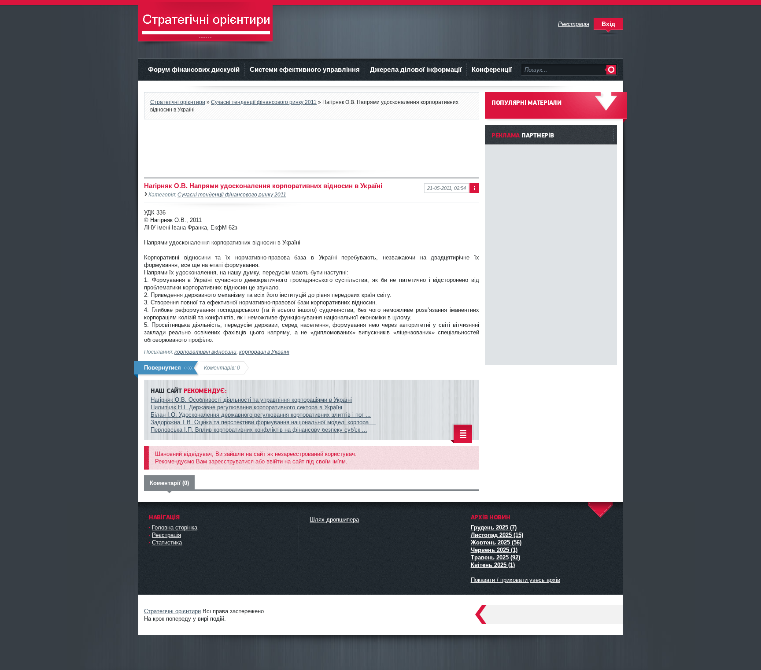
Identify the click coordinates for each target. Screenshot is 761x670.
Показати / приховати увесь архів (515, 580)
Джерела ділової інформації (416, 69)
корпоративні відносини (205, 352)
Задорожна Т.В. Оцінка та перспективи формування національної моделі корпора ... (263, 422)
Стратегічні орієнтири (205, 21)
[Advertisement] (311, 145)
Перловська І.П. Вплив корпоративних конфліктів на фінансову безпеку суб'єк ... (259, 429)
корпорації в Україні (264, 352)
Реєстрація (166, 535)
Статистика (167, 542)
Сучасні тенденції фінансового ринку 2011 (264, 102)
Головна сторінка (174, 527)
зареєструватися (231, 461)
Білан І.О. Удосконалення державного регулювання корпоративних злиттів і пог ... (261, 414)
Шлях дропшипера (334, 519)
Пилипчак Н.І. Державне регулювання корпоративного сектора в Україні (246, 407)
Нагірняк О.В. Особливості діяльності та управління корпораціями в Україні (251, 399)
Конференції (492, 69)
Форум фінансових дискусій (194, 69)
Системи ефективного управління (305, 69)
